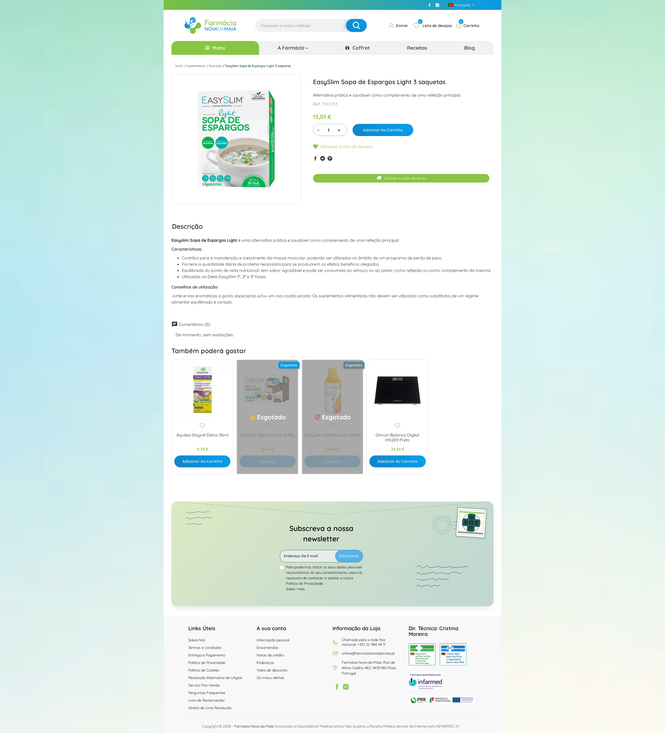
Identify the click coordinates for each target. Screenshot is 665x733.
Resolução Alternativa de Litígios (215, 677)
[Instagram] (437, 5)
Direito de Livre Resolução (209, 707)
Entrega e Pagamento (206, 655)
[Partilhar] (315, 158)
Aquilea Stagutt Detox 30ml (202, 435)
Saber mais (295, 589)
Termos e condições (204, 647)
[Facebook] (430, 5)
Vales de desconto (272, 670)
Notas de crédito (270, 655)
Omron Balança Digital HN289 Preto (397, 437)
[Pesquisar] (356, 25)
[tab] (187, 226)
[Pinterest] (330, 158)
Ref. (317, 103)
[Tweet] (322, 158)
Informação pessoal (273, 640)
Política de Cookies (203, 670)
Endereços (265, 662)
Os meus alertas (270, 677)
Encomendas (267, 647)
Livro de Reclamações (206, 700)
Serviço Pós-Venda (204, 685)
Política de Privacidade (206, 662)
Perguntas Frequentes (206, 692)
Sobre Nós (196, 640)
